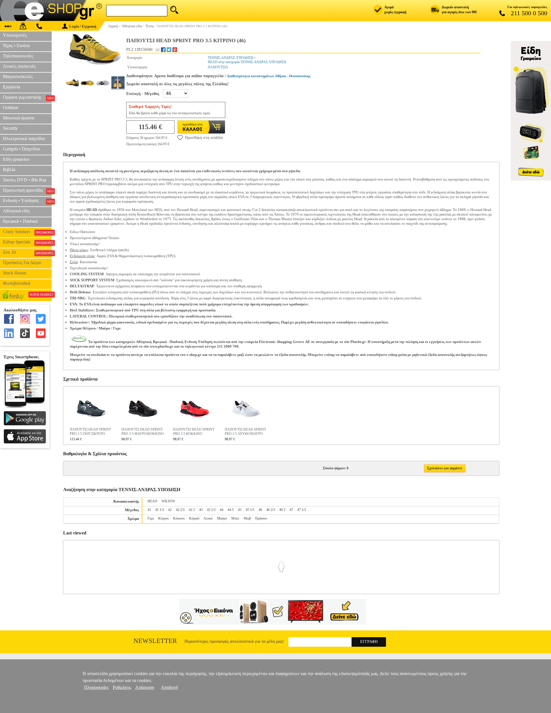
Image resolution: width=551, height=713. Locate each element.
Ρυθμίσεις (122, 687)
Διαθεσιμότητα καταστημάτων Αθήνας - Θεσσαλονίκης (269, 76)
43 (201, 510)
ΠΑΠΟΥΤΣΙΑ (218, 67)
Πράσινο (261, 518)
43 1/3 (211, 510)
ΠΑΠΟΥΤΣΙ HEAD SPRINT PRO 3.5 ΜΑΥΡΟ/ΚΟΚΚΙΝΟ (142, 431)
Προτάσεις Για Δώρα (22, 262)
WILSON (168, 501)
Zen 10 (27, 252)
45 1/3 (250, 510)
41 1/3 (159, 510)
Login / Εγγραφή (82, 26)
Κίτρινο (163, 518)
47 (291, 510)
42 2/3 (180, 510)
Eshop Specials (27, 242)
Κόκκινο (179, 518)
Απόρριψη (144, 687)
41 (149, 510)
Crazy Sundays (27, 231)
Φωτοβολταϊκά (16, 283)
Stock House (14, 272)
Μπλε (235, 518)
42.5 (192, 510)
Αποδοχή (169, 687)
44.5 (231, 510)
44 (221, 510)
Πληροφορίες (96, 687)
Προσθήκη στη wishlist (204, 137)
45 (239, 510)
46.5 (282, 510)
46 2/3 (270, 510)
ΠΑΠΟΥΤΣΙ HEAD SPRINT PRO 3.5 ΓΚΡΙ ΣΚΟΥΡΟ (90, 431)
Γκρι (151, 518)
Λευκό (208, 518)
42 (170, 510)
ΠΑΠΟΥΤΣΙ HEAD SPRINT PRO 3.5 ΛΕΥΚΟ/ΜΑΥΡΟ (245, 431)
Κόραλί (194, 518)
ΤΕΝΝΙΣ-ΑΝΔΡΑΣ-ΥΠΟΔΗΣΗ (230, 58)
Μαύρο (222, 518)
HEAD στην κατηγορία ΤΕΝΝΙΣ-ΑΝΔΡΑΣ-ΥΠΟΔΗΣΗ (247, 62)
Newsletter (155, 640)
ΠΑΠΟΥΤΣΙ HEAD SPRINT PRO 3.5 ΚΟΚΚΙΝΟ (193, 431)
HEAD (152, 501)
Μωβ (247, 518)
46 (260, 510)
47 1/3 (301, 510)
